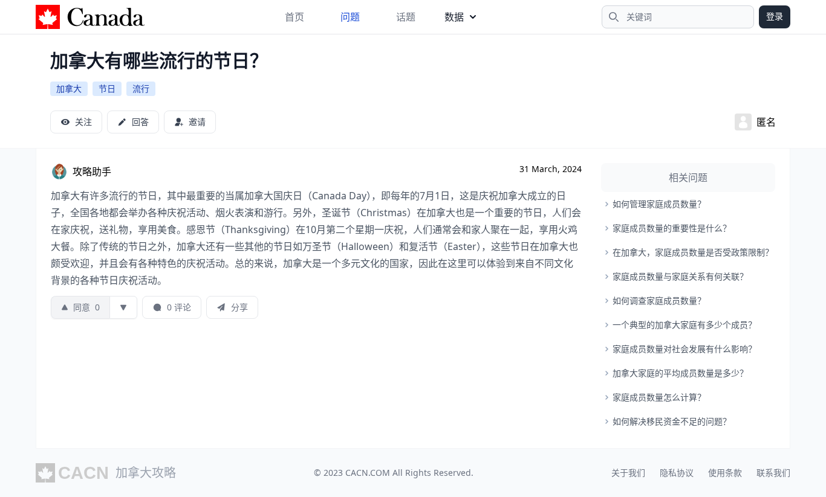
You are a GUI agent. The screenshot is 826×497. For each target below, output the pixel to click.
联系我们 (773, 472)
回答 (140, 121)
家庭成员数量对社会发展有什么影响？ (684, 348)
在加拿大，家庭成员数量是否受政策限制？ (693, 252)
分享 (239, 307)
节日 (107, 88)
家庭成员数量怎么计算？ (659, 397)
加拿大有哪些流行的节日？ (159, 60)
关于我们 (628, 472)
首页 (294, 17)
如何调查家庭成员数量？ (659, 300)
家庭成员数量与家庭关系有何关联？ (680, 276)
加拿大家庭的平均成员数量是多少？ (680, 373)
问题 (350, 17)
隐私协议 (677, 472)
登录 (774, 16)
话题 (405, 17)
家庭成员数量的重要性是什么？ (672, 228)
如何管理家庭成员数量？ (659, 204)
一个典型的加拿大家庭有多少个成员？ (684, 324)
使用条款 (725, 472)
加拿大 (69, 88)
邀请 (197, 121)
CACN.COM (367, 472)
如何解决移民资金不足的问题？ (672, 421)
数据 (454, 17)
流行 (140, 88)
